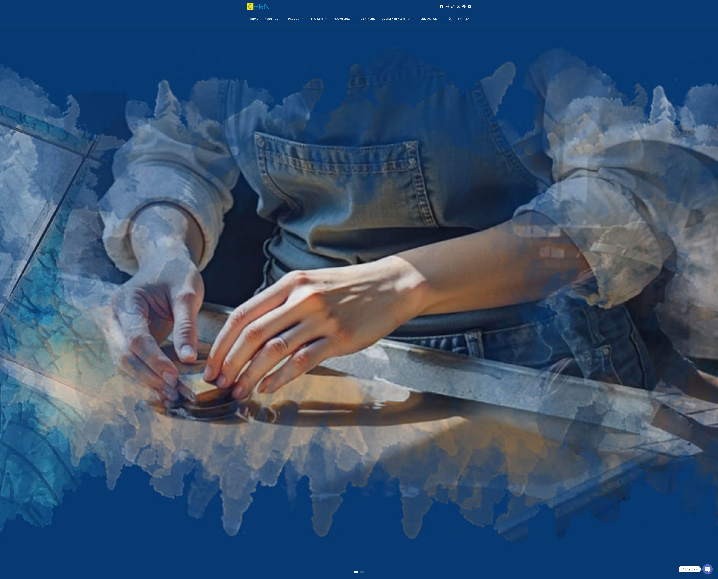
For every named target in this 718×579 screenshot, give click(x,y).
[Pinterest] (464, 6)
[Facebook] (441, 6)
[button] (356, 572)
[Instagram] (447, 6)
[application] (279, 19)
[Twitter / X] (458, 6)
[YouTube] (469, 6)
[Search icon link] (450, 19)
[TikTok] (452, 6)
